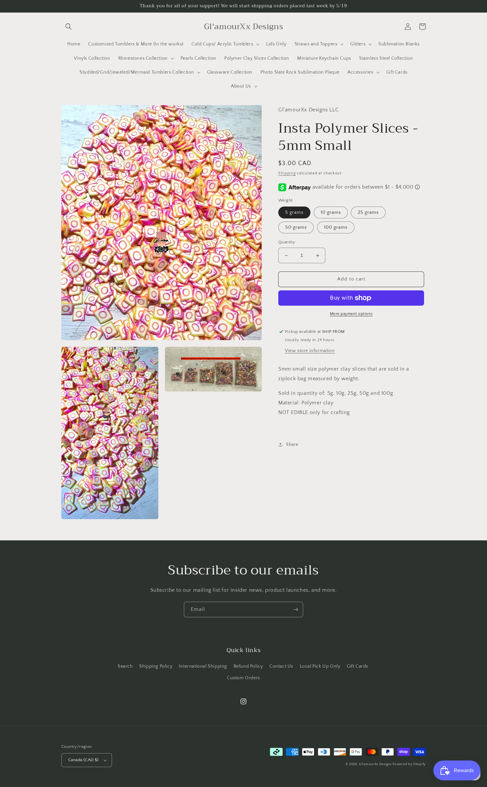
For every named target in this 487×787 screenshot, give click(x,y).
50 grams (296, 227)
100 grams (336, 227)
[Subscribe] (295, 609)
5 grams (294, 212)
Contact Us (281, 666)
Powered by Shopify (409, 764)
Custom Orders (243, 678)
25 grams (368, 212)
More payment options (351, 314)
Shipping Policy (155, 666)
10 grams (331, 212)
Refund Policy (248, 666)
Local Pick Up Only (320, 666)
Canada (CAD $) (83, 759)
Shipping (287, 173)
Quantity (286, 242)
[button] (68, 26)
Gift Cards (357, 666)
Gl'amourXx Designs (375, 764)
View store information (310, 350)
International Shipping (203, 666)
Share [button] (292, 444)
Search (125, 666)
